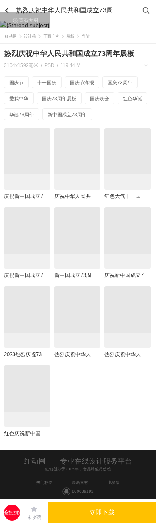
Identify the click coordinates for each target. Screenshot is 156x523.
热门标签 (44, 482)
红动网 (11, 36)
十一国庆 (46, 82)
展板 (70, 36)
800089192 (83, 491)
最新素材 (80, 482)
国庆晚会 (99, 98)
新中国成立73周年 (67, 114)
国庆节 (16, 82)
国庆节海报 (82, 82)
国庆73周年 (120, 82)
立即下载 (102, 512)
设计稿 (30, 36)
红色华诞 (132, 98)
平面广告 (51, 36)
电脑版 (114, 482)
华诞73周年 (21, 114)
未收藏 (34, 517)
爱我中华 (18, 98)
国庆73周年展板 (59, 98)
